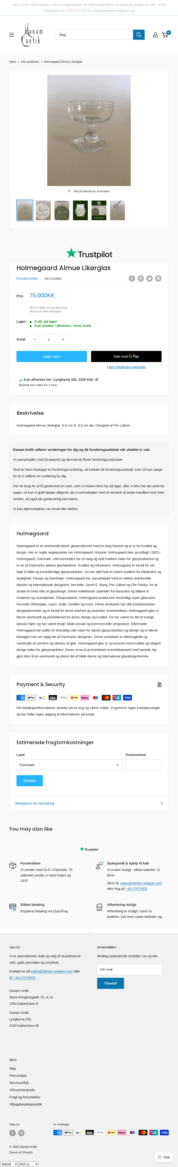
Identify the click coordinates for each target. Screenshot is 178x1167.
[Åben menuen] (11, 35)
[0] (165, 34)
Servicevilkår (19, 1083)
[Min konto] (155, 34)
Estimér (29, 781)
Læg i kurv (51, 356)
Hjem (12, 61)
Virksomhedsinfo (22, 1090)
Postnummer (136, 755)
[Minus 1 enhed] (35, 339)
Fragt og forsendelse (24, 1097)
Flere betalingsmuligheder (126, 367)
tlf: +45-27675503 (22, 978)
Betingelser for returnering (34, 803)
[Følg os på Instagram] (21, 1133)
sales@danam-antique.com (141, 883)
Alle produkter (30, 61)
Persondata (18, 1075)
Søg (12, 1068)
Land (20, 755)
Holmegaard (27, 278)
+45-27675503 (136, 889)
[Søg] (139, 35)
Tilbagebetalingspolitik (25, 1104)
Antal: (21, 339)
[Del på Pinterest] (140, 278)
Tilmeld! (110, 983)
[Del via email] (158, 278)
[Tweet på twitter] (149, 278)
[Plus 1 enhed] (63, 339)
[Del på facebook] (132, 278)
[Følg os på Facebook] (12, 1133)
